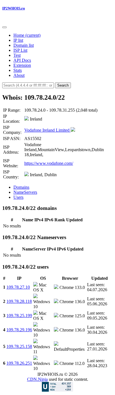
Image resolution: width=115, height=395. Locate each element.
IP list (18, 40)
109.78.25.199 (19, 315)
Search (63, 85)
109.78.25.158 (19, 346)
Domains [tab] (21, 187)
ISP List (20, 50)
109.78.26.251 (19, 363)
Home (26, 35)
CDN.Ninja (37, 379)
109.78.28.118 (19, 301)
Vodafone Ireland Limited (47, 130)
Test (17, 55)
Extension (22, 65)
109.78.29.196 (19, 329)
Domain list (23, 45)
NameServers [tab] (25, 192)
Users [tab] (18, 197)
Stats (17, 70)
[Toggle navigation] (4, 27)
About (19, 75)
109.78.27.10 (18, 287)
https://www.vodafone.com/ (48, 163)
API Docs (22, 60)
